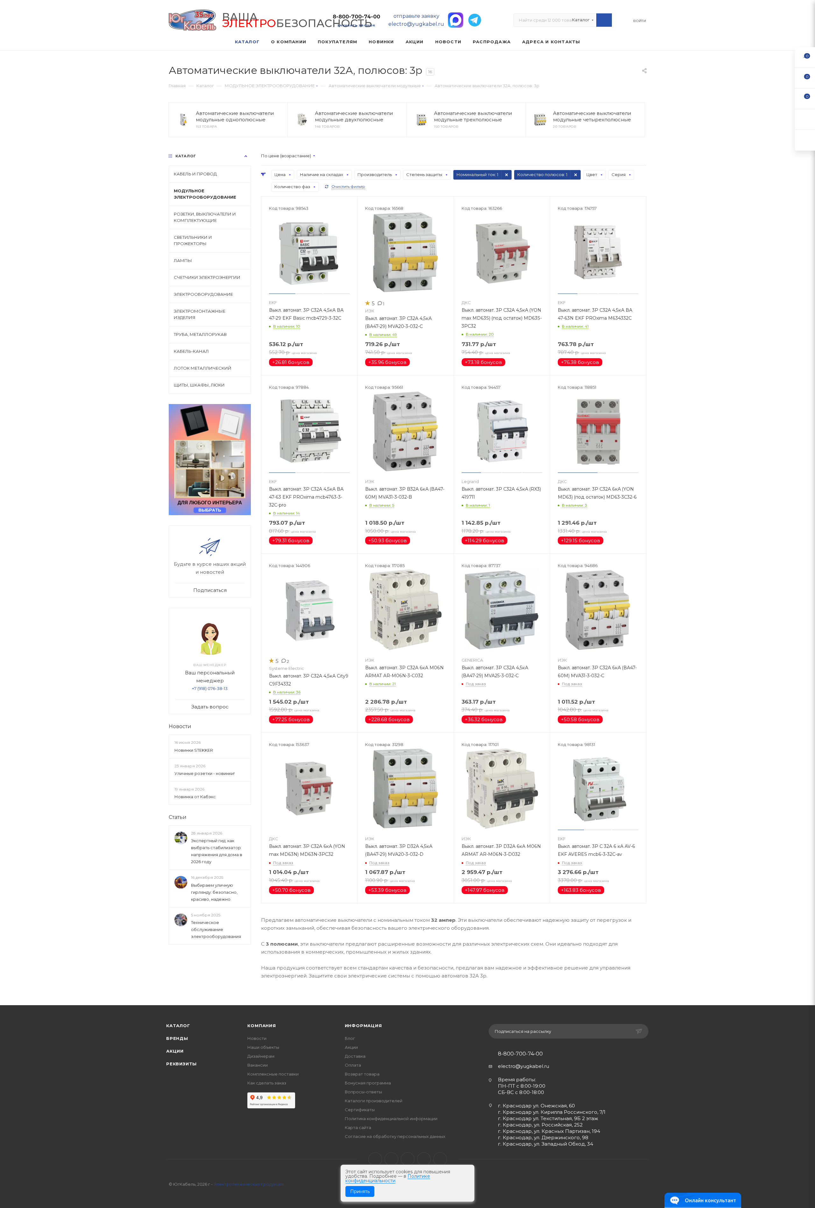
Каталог (178, 1025)
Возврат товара (362, 1074)
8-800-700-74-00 (356, 17)
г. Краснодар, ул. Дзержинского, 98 (543, 1137)
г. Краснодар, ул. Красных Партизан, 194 (549, 1131)
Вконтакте (375, 1159)
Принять (360, 1191)
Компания (261, 1025)
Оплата (353, 1065)
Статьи (178, 817)
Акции (175, 1051)
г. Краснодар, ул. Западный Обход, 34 (545, 1144)
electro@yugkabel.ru (523, 1066)
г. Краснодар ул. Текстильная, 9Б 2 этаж (548, 1118)
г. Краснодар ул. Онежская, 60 (536, 1106)
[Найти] (604, 20)
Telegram (391, 1159)
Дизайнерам (260, 1056)
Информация (363, 1025)
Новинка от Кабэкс (195, 796)
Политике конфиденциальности (387, 1178)
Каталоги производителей (373, 1100)
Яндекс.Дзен (440, 1159)
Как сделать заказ (266, 1082)
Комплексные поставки (273, 1074)
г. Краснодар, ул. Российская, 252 (540, 1125)
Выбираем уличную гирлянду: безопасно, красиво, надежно (214, 892)
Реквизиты (181, 1063)
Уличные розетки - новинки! (204, 773)
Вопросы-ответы (363, 1091)
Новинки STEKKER (193, 750)
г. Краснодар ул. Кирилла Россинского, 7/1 (552, 1112)
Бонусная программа (368, 1082)
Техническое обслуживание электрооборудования (216, 929)
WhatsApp (424, 1159)
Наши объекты (263, 1047)
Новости (180, 726)
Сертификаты (360, 1109)
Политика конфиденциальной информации (391, 1118)
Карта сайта (358, 1127)
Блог (350, 1038)
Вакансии (257, 1065)
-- (805, 57)
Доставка (355, 1056)
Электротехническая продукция (249, 1184)
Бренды (177, 1038)
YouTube (408, 1159)
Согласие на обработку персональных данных (395, 1136)
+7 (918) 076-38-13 (210, 688)
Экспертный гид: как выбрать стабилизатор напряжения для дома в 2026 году (216, 851)
